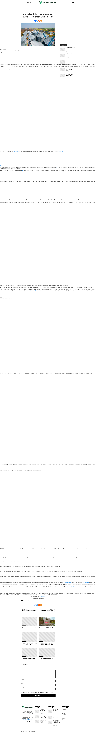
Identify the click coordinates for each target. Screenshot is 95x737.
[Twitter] (37, 21)
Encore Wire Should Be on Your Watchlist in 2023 (29, 659)
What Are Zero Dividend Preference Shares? (69, 75)
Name (22, 679)
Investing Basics (64, 714)
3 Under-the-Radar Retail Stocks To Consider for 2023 (29, 644)
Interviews (63, 713)
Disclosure (71, 730)
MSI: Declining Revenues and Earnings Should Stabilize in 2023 (47, 659)
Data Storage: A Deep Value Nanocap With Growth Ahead (46, 644)
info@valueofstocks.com (27, 719)
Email (22, 683)
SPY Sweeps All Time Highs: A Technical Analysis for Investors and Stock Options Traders (70, 61)
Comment (23, 668)
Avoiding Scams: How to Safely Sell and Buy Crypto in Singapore (70, 54)
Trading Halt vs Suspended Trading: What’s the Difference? (43, 710)
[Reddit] (39, 21)
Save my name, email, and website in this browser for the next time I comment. (37, 692)
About (71, 731)
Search (73, 2)
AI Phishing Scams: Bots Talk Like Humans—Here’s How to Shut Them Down (70, 48)
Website (22, 687)
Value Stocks (63, 719)
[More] (41, 21)
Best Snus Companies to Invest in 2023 (29, 628)
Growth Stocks (64, 712)
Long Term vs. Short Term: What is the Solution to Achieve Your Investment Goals (70, 69)
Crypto (63, 710)
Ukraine (34, 600)
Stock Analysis (64, 717)
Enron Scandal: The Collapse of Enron (43, 721)
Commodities (64, 709)
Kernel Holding (26, 600)
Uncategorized (64, 718)
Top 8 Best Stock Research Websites (28, 610)
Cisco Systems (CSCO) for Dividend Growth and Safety (46, 628)
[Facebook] (35, 21)
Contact (71, 732)
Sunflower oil (30, 600)
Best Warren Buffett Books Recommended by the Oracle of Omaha (43, 716)
